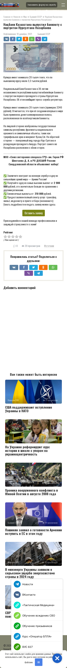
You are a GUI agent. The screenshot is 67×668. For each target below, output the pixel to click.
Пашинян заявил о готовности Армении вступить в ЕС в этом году (33, 531)
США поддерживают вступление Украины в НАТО (28, 409)
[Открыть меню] (63, 5)
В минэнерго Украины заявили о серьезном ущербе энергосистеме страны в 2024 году (30, 573)
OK (38, 662)
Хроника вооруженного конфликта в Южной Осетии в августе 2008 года (31, 492)
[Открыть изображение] (12, 5)
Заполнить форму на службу (41, 5)
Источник (49, 246)
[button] (57, 658)
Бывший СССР (44, 34)
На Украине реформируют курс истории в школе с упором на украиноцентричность (27, 450)
